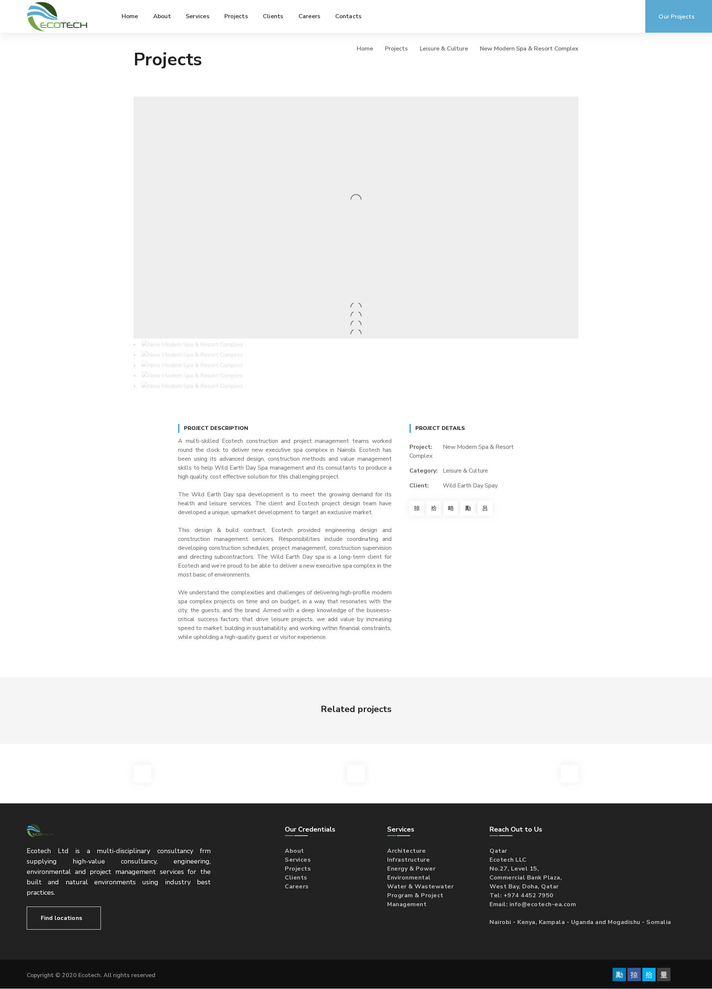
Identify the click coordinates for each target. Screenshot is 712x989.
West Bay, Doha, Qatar (524, 886)
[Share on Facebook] (416, 508)
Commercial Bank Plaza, (526, 878)
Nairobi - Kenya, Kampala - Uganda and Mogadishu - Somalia (580, 922)
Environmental (409, 878)
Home (365, 49)
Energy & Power (411, 869)
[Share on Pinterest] (451, 508)
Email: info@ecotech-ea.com (533, 904)
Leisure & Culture (444, 49)
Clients (296, 878)
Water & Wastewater (420, 886)
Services (298, 860)
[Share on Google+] (485, 508)
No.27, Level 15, (514, 869)
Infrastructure (408, 860)
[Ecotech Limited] (57, 16)
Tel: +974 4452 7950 (522, 895)
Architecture (406, 851)
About (294, 851)
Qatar (498, 851)
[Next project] (569, 774)
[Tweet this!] (433, 508)
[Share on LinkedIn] (468, 508)
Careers (297, 886)
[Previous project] (142, 774)
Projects (396, 49)
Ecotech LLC (508, 860)
